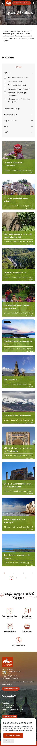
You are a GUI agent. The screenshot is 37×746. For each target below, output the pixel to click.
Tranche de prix (10, 115)
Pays (6, 126)
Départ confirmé (10, 120)
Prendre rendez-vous (21, 3)
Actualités (5, 703)
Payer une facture (10, 716)
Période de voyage (12, 109)
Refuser (8, 741)
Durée (6, 132)
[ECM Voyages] (6, 3)
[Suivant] (26, 578)
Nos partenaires (7, 707)
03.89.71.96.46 (6, 674)
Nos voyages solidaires (10, 701)
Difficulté (7, 73)
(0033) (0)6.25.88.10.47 (9, 676)
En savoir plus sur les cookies (22, 730)
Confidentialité (7, 712)
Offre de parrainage (8, 705)
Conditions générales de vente (12, 710)
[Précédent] (4, 573)
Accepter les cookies (13, 735)
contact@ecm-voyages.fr (10, 678)
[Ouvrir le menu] (3, 3)
